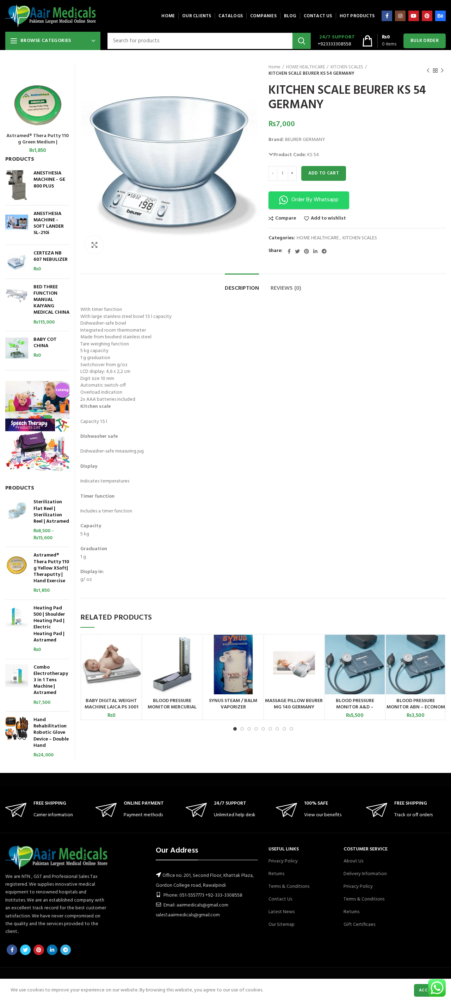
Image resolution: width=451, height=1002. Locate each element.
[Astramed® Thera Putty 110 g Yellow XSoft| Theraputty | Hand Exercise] (16, 573)
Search (301, 41)
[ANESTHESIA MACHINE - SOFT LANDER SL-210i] (16, 225)
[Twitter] (297, 251)
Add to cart (323, 173)
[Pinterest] (427, 16)
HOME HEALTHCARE (305, 67)
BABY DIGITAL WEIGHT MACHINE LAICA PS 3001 (111, 704)
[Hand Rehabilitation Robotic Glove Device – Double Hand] (16, 738)
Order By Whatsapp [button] (315, 199)
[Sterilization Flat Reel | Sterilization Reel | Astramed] (16, 520)
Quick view (136, 662)
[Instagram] (400, 16)
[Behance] (440, 16)
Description (242, 288)
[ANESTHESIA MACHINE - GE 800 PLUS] (16, 185)
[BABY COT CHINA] (16, 348)
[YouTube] (413, 16)
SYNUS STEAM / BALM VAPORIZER (233, 704)
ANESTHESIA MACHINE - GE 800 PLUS (49, 180)
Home (274, 67)
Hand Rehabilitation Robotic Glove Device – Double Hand (51, 733)
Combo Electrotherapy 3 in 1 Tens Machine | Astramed (50, 680)
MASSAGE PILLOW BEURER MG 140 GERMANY (294, 704)
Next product (442, 70)
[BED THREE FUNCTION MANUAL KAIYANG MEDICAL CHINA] (16, 305)
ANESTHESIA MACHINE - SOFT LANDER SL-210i (48, 223)
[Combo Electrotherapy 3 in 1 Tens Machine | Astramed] (16, 685)
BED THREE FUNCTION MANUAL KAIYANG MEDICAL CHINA (51, 300)
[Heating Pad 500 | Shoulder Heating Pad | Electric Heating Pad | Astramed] (16, 629)
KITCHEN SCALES (346, 67)
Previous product (428, 70)
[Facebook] (387, 16)
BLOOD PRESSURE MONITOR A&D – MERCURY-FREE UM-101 (355, 707)
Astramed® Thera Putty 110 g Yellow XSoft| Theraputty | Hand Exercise (51, 568)
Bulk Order (424, 40)
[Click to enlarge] (94, 245)
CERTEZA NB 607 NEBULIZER (50, 256)
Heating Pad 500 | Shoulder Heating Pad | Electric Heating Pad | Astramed (49, 624)
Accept (427, 990)
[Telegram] (324, 251)
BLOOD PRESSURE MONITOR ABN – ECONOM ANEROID (416, 707)
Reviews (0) (286, 288)
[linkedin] (315, 251)
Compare (285, 218)
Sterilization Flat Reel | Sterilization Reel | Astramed (51, 512)
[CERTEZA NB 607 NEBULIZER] (16, 261)
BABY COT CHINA (45, 343)
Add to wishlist (328, 218)
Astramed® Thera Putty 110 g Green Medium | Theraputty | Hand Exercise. (37, 142)
